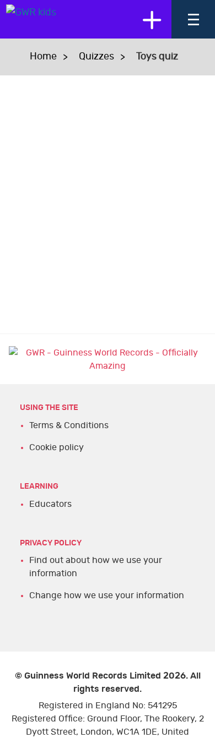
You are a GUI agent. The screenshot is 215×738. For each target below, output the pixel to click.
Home (43, 57)
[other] (151, 19)
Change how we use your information (106, 595)
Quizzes (96, 57)
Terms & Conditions (69, 425)
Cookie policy (56, 447)
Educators (50, 504)
